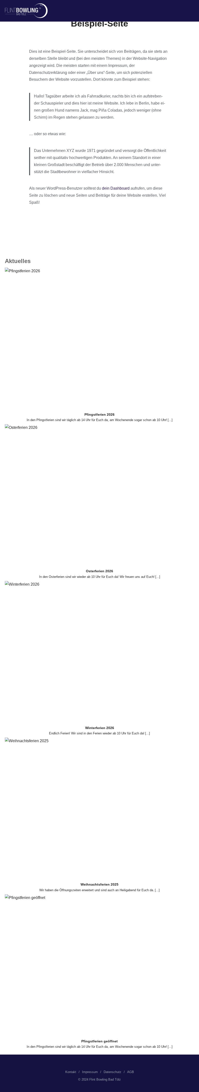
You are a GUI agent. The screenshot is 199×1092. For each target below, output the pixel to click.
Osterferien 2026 (99, 571)
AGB (130, 1072)
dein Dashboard (116, 188)
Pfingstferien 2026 (99, 414)
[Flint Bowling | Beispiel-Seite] (26, 10)
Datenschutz (112, 1072)
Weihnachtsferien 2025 (99, 884)
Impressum (90, 1072)
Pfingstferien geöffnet (99, 1041)
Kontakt (70, 1072)
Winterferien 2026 (99, 728)
